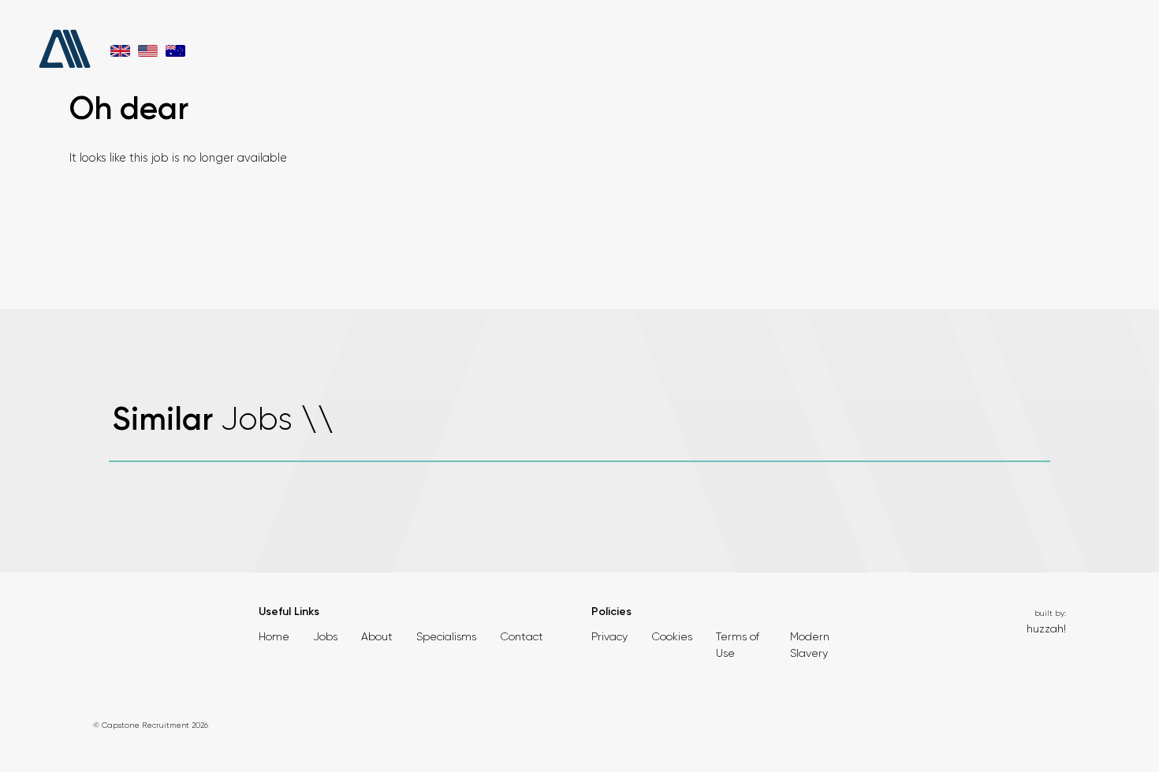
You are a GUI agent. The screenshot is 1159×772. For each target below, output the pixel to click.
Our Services (717, 47)
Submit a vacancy (967, 20)
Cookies (671, 636)
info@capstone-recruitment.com (776, 20)
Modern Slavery (809, 644)
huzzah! (1046, 628)
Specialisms (446, 636)
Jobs (325, 636)
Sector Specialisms (858, 47)
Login (1087, 20)
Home (274, 636)
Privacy (609, 636)
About (611, 47)
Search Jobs (523, 47)
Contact (1076, 47)
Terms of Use (737, 644)
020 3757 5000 (638, 20)
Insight (982, 47)
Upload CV (887, 20)
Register (1041, 20)
